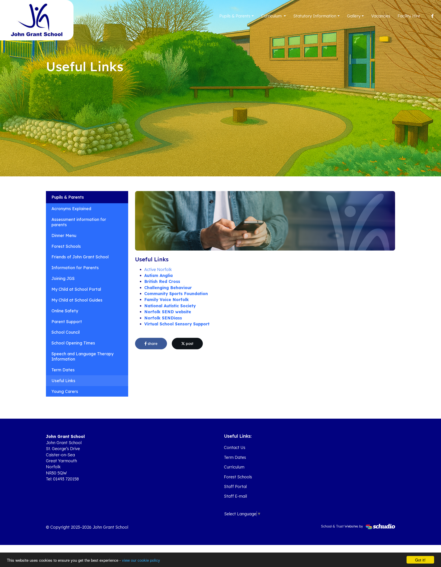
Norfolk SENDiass (163, 317)
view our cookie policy (141, 560)
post (189, 343)
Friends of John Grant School (80, 256)
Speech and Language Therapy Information (82, 356)
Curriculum (272, 15)
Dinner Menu (63, 235)
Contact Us (234, 447)
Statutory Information (314, 15)
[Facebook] (432, 16)
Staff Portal (235, 486)
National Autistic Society (170, 305)
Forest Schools (66, 246)
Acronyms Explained (71, 208)
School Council (65, 332)
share (152, 343)
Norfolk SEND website (167, 311)
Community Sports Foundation (176, 293)
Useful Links (63, 380)
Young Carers (64, 391)
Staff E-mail (235, 496)
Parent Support (66, 321)
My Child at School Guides (76, 299)
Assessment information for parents (78, 222)
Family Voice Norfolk (166, 299)
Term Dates (63, 369)
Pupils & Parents (234, 15)
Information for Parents (75, 267)
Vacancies (380, 15)
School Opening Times (73, 342)
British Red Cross (162, 281)
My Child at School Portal (76, 289)
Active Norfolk (158, 269)
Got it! (420, 560)
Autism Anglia (158, 275)
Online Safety (64, 310)
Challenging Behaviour (168, 287)
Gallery (354, 15)
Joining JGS (63, 278)
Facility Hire (409, 15)
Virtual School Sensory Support (176, 323)
